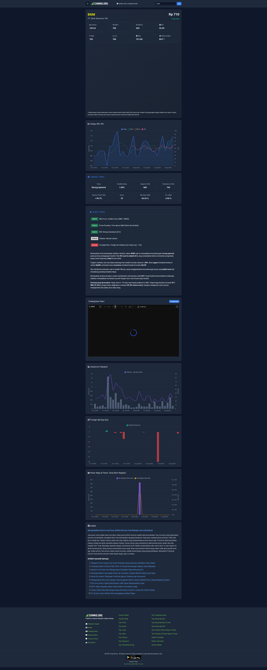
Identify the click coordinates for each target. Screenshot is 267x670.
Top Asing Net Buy (158, 619)
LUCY (126, 664)
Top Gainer (122, 626)
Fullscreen (174, 301)
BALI (129, 664)
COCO (140, 664)
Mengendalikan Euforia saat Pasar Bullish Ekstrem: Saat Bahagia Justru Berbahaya (120, 530)
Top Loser (122, 630)
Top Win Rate (123, 619)
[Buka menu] (88, 4)
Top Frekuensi (124, 641)
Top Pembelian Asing (126, 645)
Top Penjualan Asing (159, 615)
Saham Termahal (157, 637)
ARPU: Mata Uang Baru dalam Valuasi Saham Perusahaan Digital (114, 587)
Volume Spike (124, 615)
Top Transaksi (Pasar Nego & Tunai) (164, 634)
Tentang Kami (93, 631)
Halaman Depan (93, 624)
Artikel (90, 628)
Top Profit (122, 623)
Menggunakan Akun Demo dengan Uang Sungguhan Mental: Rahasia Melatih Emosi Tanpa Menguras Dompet (130, 580)
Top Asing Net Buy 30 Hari (161, 623)
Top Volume (123, 637)
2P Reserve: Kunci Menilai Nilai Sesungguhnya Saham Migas (113, 593)
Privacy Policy (93, 639)
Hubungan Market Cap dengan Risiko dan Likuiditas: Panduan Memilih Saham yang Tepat (123, 573)
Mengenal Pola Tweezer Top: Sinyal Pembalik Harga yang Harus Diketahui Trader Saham (123, 563)
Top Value (122, 634)
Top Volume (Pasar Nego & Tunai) (164, 630)
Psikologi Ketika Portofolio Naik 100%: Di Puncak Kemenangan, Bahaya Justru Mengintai (123, 566)
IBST (137, 664)
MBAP (133, 664)
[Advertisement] (98, 76)
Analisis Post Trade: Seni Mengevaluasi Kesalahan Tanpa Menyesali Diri (117, 570)
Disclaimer (91, 642)
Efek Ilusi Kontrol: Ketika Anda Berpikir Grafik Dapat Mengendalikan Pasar (117, 583)
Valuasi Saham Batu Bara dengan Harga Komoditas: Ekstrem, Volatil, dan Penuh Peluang (123, 590)
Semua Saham (157, 645)
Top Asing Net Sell (158, 626)
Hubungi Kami (93, 635)
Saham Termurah (158, 641)
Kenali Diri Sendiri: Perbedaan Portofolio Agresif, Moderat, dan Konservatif (118, 576)
